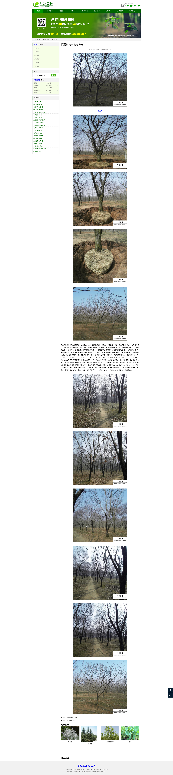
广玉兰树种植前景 (38, 122)
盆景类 (35, 83)
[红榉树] (130, 733)
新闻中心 (36, 48)
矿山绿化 (85, 11)
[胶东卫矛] (110, 734)
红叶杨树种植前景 (38, 146)
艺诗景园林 (88, 772)
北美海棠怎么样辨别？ (72, 717)
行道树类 (36, 85)
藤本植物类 (49, 85)
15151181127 (133, 6)
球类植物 (48, 93)
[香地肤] (90, 733)
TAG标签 (78, 772)
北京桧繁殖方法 (70, 720)
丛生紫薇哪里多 (37, 115)
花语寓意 (36, 62)
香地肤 (90, 742)
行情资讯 (108, 11)
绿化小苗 (48, 90)
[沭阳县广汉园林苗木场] (54, 4)
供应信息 (97, 11)
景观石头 (73, 11)
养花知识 (36, 55)
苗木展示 (50, 11)
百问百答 (54, 39)
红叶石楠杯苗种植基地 (39, 120)
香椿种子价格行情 (38, 107)
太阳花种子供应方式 (39, 130)
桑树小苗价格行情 (38, 141)
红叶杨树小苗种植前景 (39, 148)
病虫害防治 (37, 59)
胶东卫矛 (110, 744)
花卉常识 (36, 66)
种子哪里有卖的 (37, 138)
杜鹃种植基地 (37, 151)
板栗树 (100, 111)
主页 (38, 11)
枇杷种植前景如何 (38, 135)
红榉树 (130, 742)
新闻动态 (37, 44)
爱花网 (93, 772)
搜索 (53, 75)
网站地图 (69, 772)
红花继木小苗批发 (38, 117)
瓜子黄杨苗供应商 (38, 102)
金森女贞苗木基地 (38, 109)
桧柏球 (70, 742)
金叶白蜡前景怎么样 (39, 112)
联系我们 (132, 11)
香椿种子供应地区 (38, 128)
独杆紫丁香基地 (37, 143)
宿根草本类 (37, 88)
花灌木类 (48, 83)
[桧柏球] (70, 733)
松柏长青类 (49, 88)
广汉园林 (120, 11)
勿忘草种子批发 (37, 104)
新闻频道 (62, 11)
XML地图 (73, 772)
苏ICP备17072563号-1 (100, 772)
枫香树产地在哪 (37, 133)
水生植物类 (37, 90)
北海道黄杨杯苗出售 (39, 125)
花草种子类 (37, 93)
